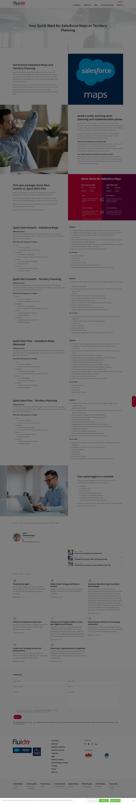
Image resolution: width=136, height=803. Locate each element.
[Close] (133, 800)
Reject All (104, 800)
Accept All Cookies (115, 800)
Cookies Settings (93, 800)
